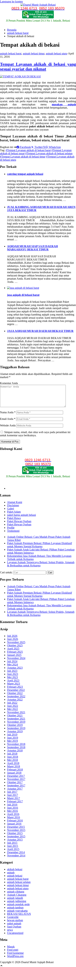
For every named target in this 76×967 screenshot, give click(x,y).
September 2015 (16, 836)
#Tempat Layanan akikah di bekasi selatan (48, 153)
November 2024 (16, 658)
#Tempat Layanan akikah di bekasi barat (28, 150)
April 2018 (13, 763)
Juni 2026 (12, 639)
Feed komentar (15, 952)
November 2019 (16, 721)
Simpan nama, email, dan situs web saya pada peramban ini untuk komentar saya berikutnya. (35, 434)
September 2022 (16, 696)
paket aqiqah (14, 923)
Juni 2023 (12, 674)
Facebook (25, 147)
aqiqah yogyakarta (17, 910)
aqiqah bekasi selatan (19, 882)
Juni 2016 (12, 807)
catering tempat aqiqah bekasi (25, 173)
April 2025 (13, 648)
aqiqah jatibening (16, 901)
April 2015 (13, 849)
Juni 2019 (12, 737)
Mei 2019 (12, 740)
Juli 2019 (12, 734)
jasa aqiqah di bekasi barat (23, 294)
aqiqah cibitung (15, 891)
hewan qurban (15, 920)
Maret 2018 (13, 766)
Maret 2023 (13, 683)
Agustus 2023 (15, 667)
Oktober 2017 (15, 782)
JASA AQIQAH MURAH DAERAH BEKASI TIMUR (40, 330)
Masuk (11, 946)
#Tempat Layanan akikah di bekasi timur (22, 156)
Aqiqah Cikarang (16, 894)
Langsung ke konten (11, 1)
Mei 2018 (12, 760)
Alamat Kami (14, 502)
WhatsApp (54, 147)
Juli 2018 (12, 753)
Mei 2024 (12, 664)
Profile (10, 527)
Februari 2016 (15, 820)
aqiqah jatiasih (15, 897)
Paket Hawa (14, 518)
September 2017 (16, 785)
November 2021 (16, 712)
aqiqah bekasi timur (33, 53)
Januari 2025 (14, 654)
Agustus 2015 (15, 839)
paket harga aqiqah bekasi (21, 514)
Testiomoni (13, 530)
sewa (10, 929)
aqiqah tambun (15, 907)
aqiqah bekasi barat (17, 32)
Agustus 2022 (15, 699)
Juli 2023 (12, 670)
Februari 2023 (15, 686)
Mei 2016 (12, 810)
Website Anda (8, 425)
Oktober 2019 (15, 724)
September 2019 (16, 728)
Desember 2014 (16, 852)
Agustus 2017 (15, 788)
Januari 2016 (14, 823)
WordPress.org (15, 956)
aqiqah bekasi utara (56, 53)
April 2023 (13, 680)
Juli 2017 (12, 791)
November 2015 (16, 830)
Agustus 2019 (15, 731)
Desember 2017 (16, 775)
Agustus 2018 (15, 750)
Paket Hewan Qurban (19, 521)
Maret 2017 (13, 798)
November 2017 (16, 779)
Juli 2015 (12, 842)
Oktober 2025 (15, 645)
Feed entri (12, 949)
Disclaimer (13, 505)
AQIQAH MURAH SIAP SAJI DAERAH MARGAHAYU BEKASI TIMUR (32, 248)
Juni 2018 (12, 756)
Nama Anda (8, 412)
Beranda (11, 29)
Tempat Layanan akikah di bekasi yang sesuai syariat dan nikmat (38, 66)
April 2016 (13, 814)
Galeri (10, 508)
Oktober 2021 (15, 715)
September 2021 (16, 718)
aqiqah (10, 872)
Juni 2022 (12, 705)
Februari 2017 (15, 801)
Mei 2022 (12, 709)
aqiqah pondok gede (18, 904)
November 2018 (16, 744)
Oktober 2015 (15, 833)
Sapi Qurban (14, 926)
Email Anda (7, 418)
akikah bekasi (14, 869)
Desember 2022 (16, 689)
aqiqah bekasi (14, 875)
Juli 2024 (12, 661)
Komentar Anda (9, 383)
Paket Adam (14, 511)
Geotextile (13, 917)
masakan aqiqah (64, 104)
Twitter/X (39, 147)
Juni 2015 (12, 845)
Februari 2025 (15, 651)
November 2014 (16, 855)
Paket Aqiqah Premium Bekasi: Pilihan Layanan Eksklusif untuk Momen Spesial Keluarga (39, 545)
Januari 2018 (14, 772)
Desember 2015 (16, 826)
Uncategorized (15, 932)
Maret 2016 (13, 817)
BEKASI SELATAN (19, 913)
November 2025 (16, 642)
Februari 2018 (15, 769)
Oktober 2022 (15, 693)
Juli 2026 (12, 635)
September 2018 (16, 747)
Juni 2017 (12, 795)
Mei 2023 (12, 677)
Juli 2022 (12, 702)
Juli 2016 (12, 804)
